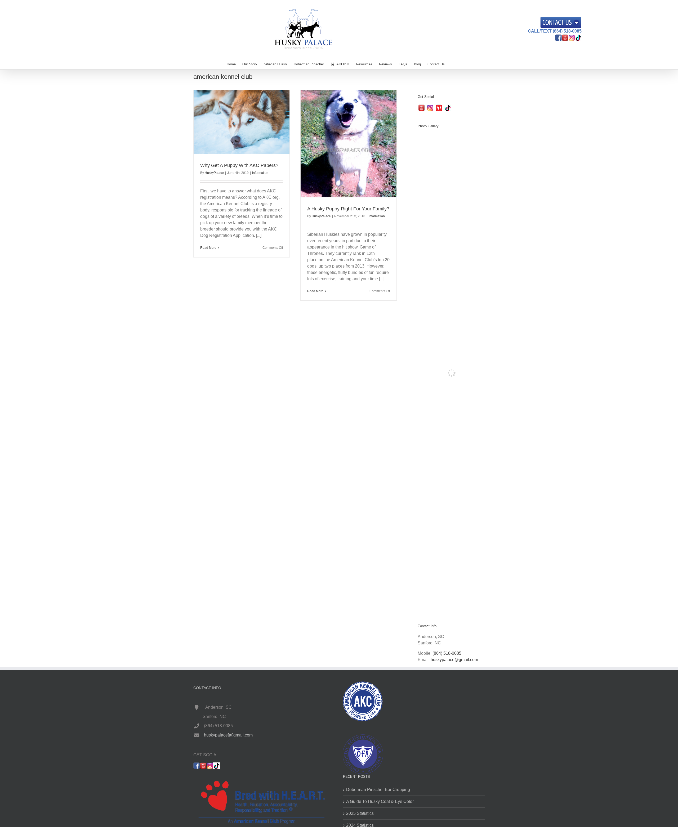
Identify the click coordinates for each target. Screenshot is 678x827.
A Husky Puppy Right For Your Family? (348, 208)
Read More (208, 248)
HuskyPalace (214, 173)
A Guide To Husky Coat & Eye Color (380, 801)
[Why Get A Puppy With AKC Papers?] (241, 122)
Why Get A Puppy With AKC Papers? (239, 165)
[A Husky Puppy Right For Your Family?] (348, 143)
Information (260, 173)
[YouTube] (421, 107)
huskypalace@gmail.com (454, 659)
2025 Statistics (360, 813)
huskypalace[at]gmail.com (228, 735)
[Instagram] (430, 107)
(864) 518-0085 (446, 653)
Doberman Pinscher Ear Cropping (378, 789)
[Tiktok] (448, 107)
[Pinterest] (439, 107)
